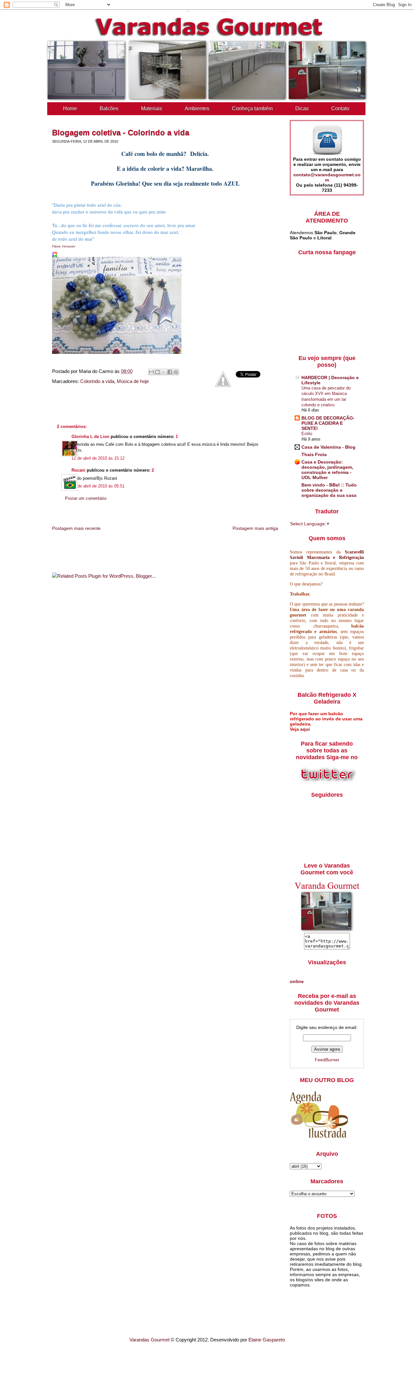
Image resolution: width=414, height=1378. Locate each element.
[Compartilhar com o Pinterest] (176, 372)
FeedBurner (327, 1059)
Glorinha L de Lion (90, 436)
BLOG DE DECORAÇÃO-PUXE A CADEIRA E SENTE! (327, 423)
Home (70, 108)
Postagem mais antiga (255, 528)
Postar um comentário (85, 498)
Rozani (78, 470)
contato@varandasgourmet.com (327, 177)
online (297, 981)
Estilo (306, 433)
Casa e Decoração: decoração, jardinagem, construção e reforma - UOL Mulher (327, 469)
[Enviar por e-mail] (151, 372)
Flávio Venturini (63, 246)
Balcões (109, 108)
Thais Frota (314, 454)
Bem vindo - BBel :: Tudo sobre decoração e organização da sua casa (329, 490)
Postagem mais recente (76, 528)
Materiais (151, 108)
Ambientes (197, 108)
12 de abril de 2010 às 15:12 (98, 458)
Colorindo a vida (97, 381)
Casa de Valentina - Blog (328, 447)
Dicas (302, 108)
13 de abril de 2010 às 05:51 (98, 486)
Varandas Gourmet (149, 1339)
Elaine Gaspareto (266, 1339)
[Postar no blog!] (157, 372)
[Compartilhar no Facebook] (170, 372)
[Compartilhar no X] (163, 372)
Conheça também (252, 108)
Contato (340, 108)
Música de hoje (133, 381)
